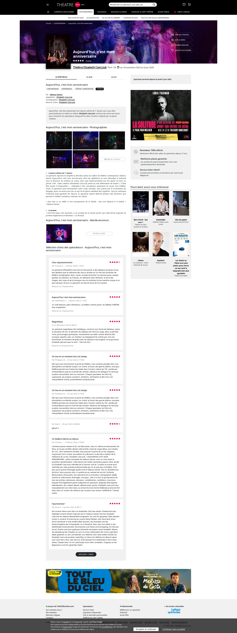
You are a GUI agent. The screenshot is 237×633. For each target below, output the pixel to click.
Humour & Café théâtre (142, 12)
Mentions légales (53, 615)
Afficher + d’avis (86, 554)
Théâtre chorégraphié (84, 89)
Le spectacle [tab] (61, 77)
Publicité (123, 612)
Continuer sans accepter (173, 629)
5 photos (182, 35)
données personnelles (98, 615)
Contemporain (86, 12)
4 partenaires (67, 627)
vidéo (180, 40)
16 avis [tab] (89, 77)
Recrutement (51, 612)
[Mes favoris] (184, 5)
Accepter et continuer (146, 629)
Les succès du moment (111, 18)
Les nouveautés (93, 18)
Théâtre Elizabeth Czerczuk (90, 67)
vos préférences (107, 627)
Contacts (49, 617)
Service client (88, 610)
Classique (101, 12)
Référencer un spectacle (130, 610)
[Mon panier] (189, 5)
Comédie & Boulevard (64, 12)
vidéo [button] (100, 233)
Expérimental (66, 89)
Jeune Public (163, 12)
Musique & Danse (119, 12)
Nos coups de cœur (76, 18)
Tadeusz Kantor (56, 94)
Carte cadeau (183, 12)
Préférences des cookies (93, 617)
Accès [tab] (114, 77)
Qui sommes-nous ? (54, 610)
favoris (183, 50)
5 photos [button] (113, 159)
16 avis (88, 61)
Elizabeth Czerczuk (64, 97)
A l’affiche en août (130, 18)
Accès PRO (124, 615)
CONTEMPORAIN (53, 89)
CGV (84, 615)
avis (182, 45)
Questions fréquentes (92, 612)
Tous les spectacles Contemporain (155, 18)
